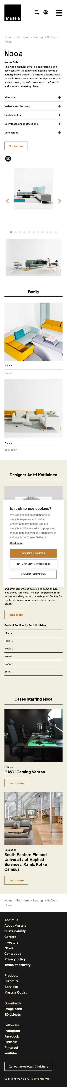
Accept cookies (33, 553)
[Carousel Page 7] (38, 232)
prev (7, 201)
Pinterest (11, 1048)
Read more (16, 614)
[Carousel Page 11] (56, 232)
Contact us (16, 146)
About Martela (15, 925)
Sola (7, 671)
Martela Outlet (15, 992)
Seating (38, 37)
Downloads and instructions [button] (21, 123)
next (59, 201)
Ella (6, 633)
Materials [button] (9, 97)
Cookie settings (33, 574)
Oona (7, 663)
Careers (10, 937)
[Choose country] (45, 12)
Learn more (16, 783)
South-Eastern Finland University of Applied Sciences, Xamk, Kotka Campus (25, 862)
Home (8, 37)
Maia (7, 640)
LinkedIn (10, 1042)
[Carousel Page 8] (42, 232)
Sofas (51, 37)
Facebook (11, 1036)
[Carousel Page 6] (33, 232)
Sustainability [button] (12, 114)
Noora (8, 656)
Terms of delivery (17, 965)
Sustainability (15, 931)
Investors (11, 942)
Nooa (7, 648)
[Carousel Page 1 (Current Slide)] (11, 232)
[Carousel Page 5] (29, 232)
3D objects (12, 1014)
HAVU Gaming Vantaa (24, 771)
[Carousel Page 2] (16, 232)
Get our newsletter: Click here (28, 1066)
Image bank (13, 1009)
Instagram (12, 1031)
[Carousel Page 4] (24, 232)
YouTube (10, 1053)
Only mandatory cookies (33, 564)
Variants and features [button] (17, 106)
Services (11, 987)
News (8, 948)
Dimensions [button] (11, 132)
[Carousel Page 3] (20, 232)
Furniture (22, 37)
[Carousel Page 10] (51, 232)
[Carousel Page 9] (47, 232)
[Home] (12, 12)
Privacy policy (15, 959)
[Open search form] (37, 13)
